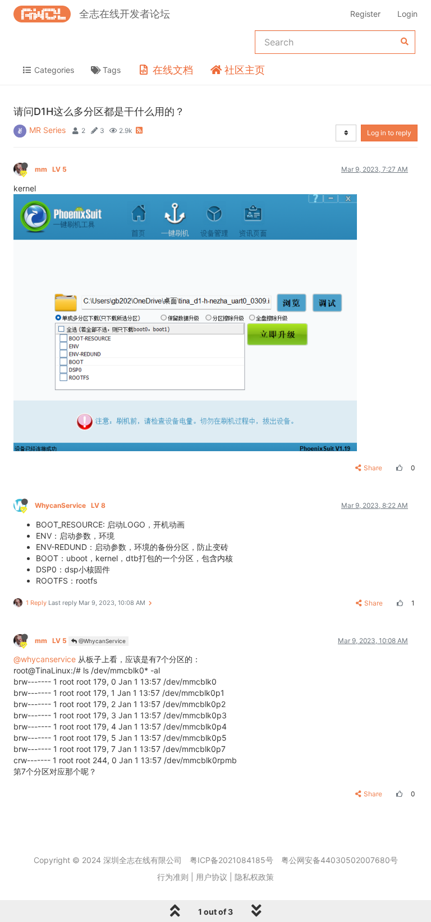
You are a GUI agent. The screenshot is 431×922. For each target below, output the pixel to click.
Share (373, 468)
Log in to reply (389, 133)
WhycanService (70, 505)
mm (51, 169)
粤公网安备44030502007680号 (339, 860)
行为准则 (173, 877)
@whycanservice (44, 659)
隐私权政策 (254, 877)
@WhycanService (101, 640)
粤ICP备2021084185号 (231, 860)
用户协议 (211, 877)
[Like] (397, 467)
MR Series (47, 130)
